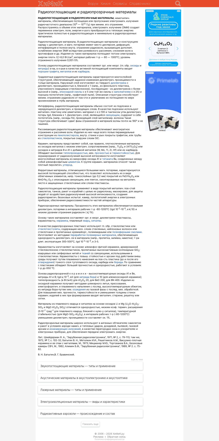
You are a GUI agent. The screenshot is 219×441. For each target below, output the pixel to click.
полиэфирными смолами (127, 231)
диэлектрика (118, 82)
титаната (107, 158)
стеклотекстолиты (49, 228)
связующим (112, 114)
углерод (67, 164)
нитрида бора (87, 276)
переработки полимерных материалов (93, 234)
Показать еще (90, 424)
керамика (62, 220)
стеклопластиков (51, 138)
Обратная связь (116, 436)
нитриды (43, 68)
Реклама (98, 436)
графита (54, 71)
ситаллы (96, 220)
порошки (43, 71)
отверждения (46, 262)
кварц (86, 220)
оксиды (134, 65)
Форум (93, 3)
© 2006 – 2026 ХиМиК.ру (109, 433)
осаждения (79, 289)
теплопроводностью (75, 152)
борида (118, 262)
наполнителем (122, 91)
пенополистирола (68, 135)
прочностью (102, 152)
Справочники (139, 3)
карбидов (83, 71)
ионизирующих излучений (65, 328)
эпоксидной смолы (70, 91)
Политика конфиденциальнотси (109, 439)
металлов (66, 71)
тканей (86, 253)
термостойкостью (123, 152)
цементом (74, 161)
